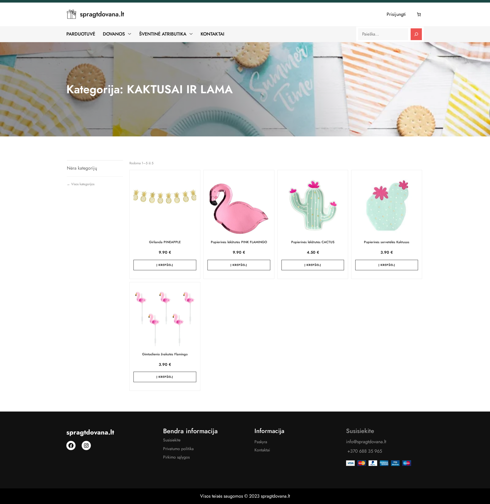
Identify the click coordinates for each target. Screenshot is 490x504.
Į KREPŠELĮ (164, 265)
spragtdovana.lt (102, 14)
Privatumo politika (178, 449)
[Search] (416, 34)
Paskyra (260, 442)
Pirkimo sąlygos (176, 457)
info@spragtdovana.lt (366, 441)
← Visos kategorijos (80, 184)
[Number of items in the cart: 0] (419, 14)
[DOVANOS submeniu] (129, 34)
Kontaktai (262, 450)
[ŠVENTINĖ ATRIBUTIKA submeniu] (191, 34)
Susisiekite (171, 440)
